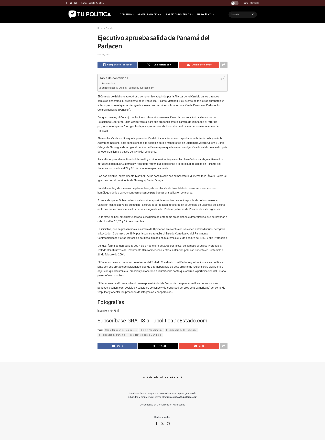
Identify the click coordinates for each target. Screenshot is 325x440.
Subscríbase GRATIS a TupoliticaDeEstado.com (128, 87)
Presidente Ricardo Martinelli (145, 335)
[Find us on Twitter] (71, 3)
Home (245, 3)
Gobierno (126, 14)
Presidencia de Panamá (112, 335)
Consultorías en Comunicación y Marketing (162, 404)
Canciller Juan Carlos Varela (121, 330)
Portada (109, 28)
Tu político (204, 14)
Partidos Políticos (178, 14)
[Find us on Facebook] (66, 3)
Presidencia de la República (181, 330)
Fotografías (108, 83)
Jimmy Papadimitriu (151, 330)
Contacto (254, 3)
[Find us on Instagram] (75, 3)
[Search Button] (254, 15)
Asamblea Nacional (149, 14)
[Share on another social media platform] (224, 65)
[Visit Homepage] (90, 14)
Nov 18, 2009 (104, 54)
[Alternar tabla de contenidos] (220, 79)
